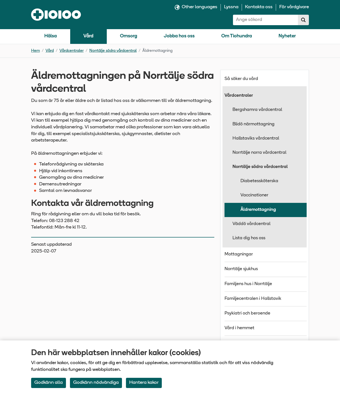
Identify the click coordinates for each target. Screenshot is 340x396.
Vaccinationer (254, 195)
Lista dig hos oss (248, 238)
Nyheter (287, 36)
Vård (88, 36)
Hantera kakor (144, 382)
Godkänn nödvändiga (96, 382)
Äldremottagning (258, 210)
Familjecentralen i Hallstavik (253, 299)
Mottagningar (239, 254)
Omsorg (128, 36)
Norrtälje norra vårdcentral (259, 153)
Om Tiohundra (236, 36)
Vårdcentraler (71, 51)
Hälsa (50, 36)
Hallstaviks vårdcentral (255, 138)
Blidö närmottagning (253, 124)
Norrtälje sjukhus (241, 269)
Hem (35, 51)
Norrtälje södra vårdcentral (113, 51)
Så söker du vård (241, 79)
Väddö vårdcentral (251, 224)
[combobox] (265, 20)
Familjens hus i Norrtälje (248, 284)
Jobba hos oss (179, 36)
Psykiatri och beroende (247, 313)
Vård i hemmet (239, 328)
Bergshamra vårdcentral (257, 110)
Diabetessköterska (259, 181)
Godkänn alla (48, 382)
